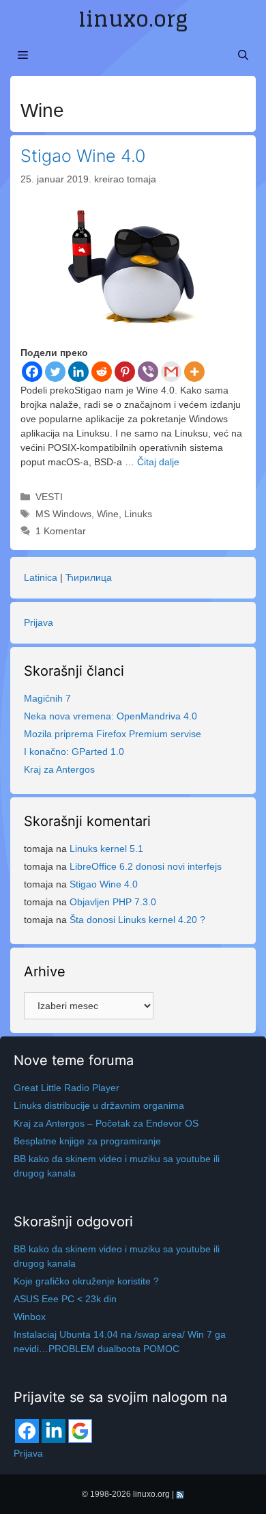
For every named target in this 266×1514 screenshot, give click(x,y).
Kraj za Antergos (59, 769)
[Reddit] (101, 371)
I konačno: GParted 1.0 (74, 751)
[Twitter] (55, 371)
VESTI (49, 496)
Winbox (30, 1316)
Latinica (40, 577)
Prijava (38, 622)
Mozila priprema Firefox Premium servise (112, 733)
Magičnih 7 (47, 698)
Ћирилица (88, 577)
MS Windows (63, 513)
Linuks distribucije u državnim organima (99, 1105)
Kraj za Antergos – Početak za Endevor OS (106, 1123)
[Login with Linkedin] (53, 1431)
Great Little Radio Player (66, 1087)
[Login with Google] (80, 1431)
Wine (108, 513)
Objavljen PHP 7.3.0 (113, 901)
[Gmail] (171, 371)
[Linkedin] (78, 371)
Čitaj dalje (158, 461)
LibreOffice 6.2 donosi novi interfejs (146, 866)
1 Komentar (60, 530)
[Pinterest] (125, 371)
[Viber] (148, 371)
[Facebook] (32, 371)
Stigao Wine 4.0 (82, 156)
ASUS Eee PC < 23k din (65, 1298)
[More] (194, 371)
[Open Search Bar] (243, 55)
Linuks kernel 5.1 (106, 848)
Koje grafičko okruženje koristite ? (86, 1281)
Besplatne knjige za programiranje (87, 1141)
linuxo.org (133, 19)
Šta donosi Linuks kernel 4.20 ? (137, 919)
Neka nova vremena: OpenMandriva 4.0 (110, 716)
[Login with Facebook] (27, 1431)
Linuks (138, 513)
